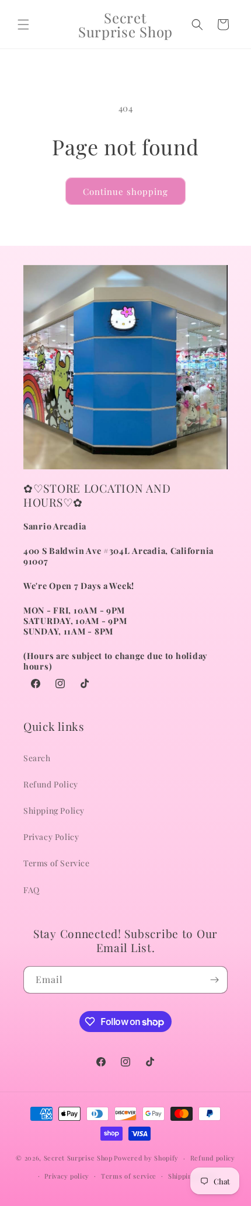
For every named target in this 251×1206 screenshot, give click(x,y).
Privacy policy (66, 1176)
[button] (23, 24)
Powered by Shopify (146, 1157)
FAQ (31, 889)
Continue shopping (125, 191)
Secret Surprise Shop (78, 1157)
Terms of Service (56, 863)
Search (37, 758)
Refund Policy (50, 784)
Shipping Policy (54, 810)
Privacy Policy (51, 836)
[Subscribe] (214, 980)
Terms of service (128, 1176)
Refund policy (212, 1157)
